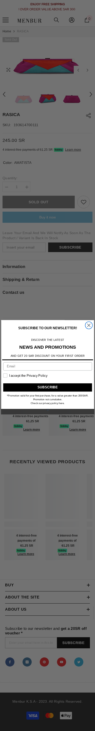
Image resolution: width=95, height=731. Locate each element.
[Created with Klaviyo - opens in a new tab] (47, 410)
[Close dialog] (88, 325)
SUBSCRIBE (47, 387)
